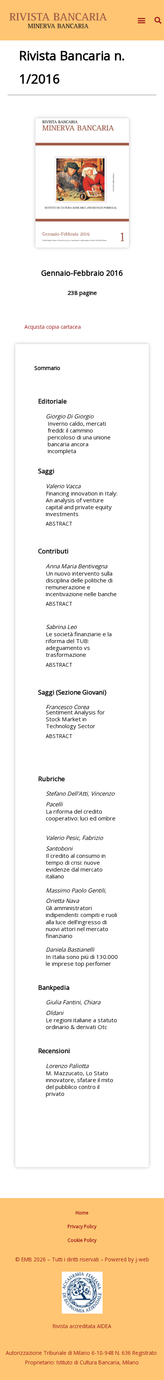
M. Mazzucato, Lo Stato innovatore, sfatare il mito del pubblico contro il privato (79, 1083)
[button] (141, 20)
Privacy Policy (82, 1226)
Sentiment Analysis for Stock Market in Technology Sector (75, 719)
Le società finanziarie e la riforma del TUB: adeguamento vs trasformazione (79, 644)
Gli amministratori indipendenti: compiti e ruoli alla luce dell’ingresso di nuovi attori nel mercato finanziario (81, 921)
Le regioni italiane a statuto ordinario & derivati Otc (81, 1023)
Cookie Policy (82, 1240)
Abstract (59, 523)
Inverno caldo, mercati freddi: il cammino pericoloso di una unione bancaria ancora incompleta (79, 437)
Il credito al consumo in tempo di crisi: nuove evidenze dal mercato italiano (76, 866)
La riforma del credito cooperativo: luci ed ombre (81, 815)
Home (82, 1213)
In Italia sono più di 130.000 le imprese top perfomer (82, 960)
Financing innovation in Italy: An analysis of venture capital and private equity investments (81, 503)
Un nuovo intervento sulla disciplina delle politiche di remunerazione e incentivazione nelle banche (81, 583)
